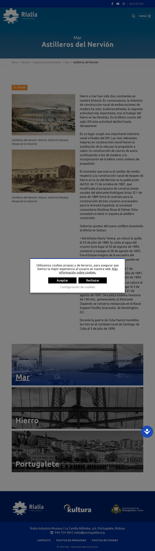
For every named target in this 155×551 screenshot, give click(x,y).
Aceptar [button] (62, 280)
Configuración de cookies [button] (77, 287)
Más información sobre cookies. (88, 270)
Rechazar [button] (92, 280)
